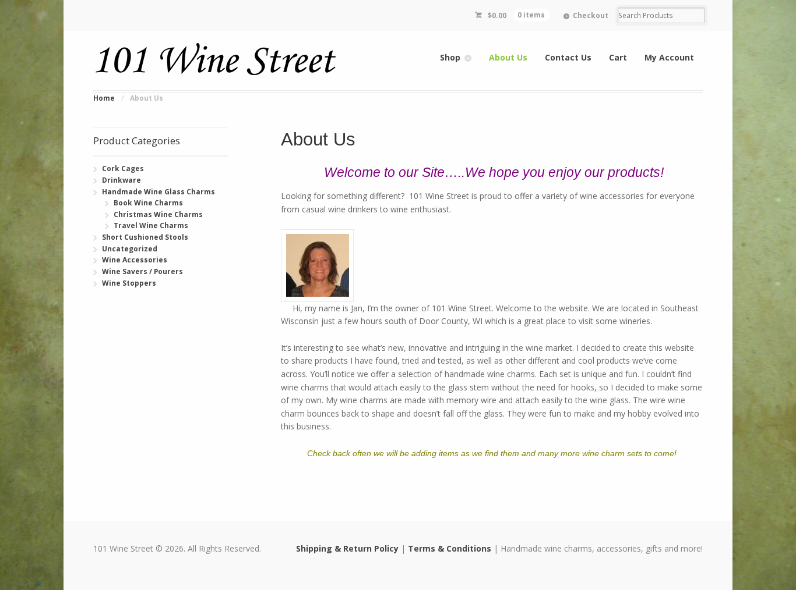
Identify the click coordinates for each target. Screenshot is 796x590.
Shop (450, 57)
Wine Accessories (134, 260)
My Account (669, 57)
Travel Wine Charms (151, 225)
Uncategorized (129, 249)
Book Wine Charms (148, 203)
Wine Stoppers (129, 283)
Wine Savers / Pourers (142, 271)
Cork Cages (123, 168)
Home (104, 98)
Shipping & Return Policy (347, 548)
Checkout (590, 15)
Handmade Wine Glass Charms (158, 192)
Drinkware (121, 180)
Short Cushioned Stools (145, 237)
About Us (508, 57)
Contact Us (568, 57)
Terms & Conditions (449, 548)
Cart (618, 57)
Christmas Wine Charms (158, 214)
